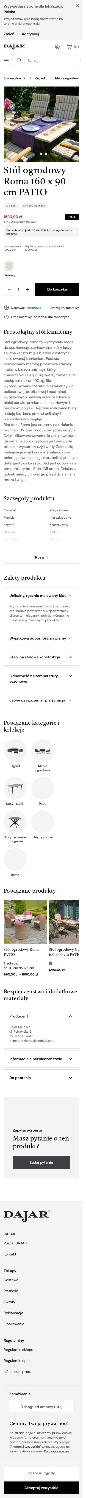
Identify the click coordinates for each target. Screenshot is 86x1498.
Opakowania (14, 1324)
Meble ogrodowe (67, 78)
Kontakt (10, 1254)
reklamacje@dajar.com (37, 1041)
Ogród (40, 78)
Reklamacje (13, 1313)
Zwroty (9, 1302)
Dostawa (11, 1279)
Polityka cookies (56, 1451)
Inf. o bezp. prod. (17, 1371)
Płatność (11, 1290)
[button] (41, 595)
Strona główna (14, 78)
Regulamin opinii (17, 1360)
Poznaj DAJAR (15, 1243)
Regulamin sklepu (18, 1349)
